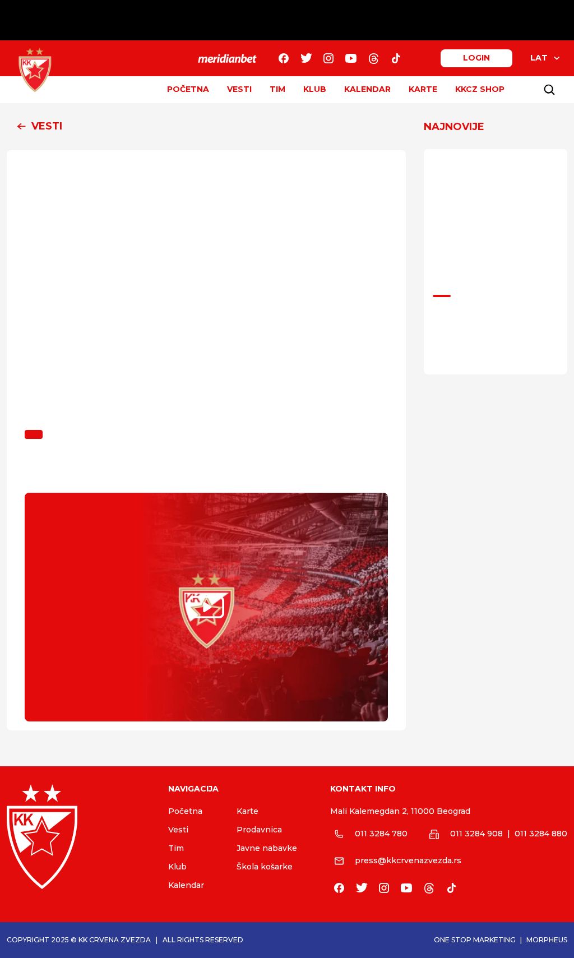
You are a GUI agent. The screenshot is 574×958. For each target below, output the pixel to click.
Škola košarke (265, 867)
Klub (177, 867)
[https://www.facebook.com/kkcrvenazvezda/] (284, 58)
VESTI (239, 89)
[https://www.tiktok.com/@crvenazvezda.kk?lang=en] (396, 58)
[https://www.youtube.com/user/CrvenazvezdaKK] (351, 58)
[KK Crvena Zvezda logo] (78, 836)
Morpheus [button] (546, 940)
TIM (277, 89)
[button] (206, 126)
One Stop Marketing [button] (475, 940)
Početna (185, 811)
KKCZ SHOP (479, 89)
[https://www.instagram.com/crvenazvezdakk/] (328, 58)
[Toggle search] (549, 90)
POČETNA (188, 89)
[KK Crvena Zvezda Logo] (35, 70)
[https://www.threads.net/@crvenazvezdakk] (373, 58)
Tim (176, 848)
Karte (247, 811)
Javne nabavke (267, 848)
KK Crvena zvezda (114, 940)
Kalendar (186, 885)
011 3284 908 (476, 834)
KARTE (423, 89)
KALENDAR (367, 89)
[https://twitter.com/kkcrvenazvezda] (306, 58)
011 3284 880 (541, 834)
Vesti (178, 830)
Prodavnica (259, 830)
